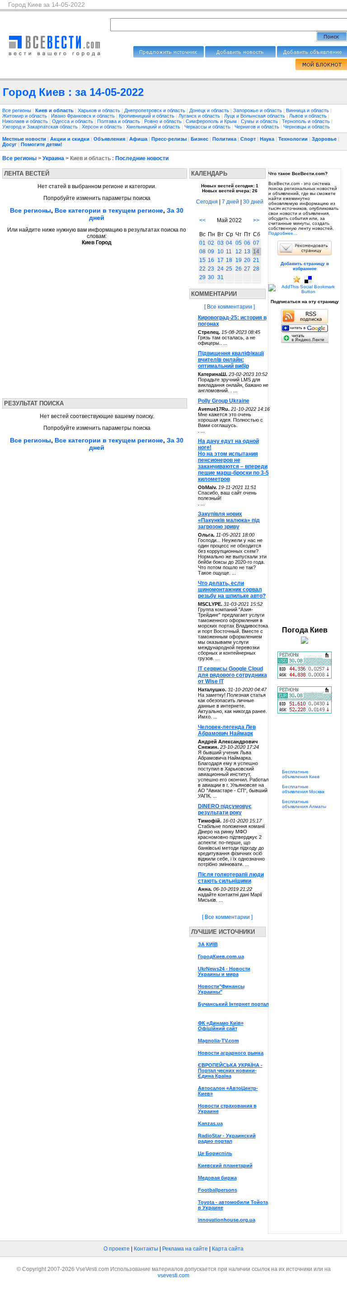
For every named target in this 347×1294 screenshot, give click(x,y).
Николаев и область (25, 121)
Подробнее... (282, 233)
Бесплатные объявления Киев (300, 774)
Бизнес (199, 139)
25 (229, 269)
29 (202, 277)
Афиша (138, 139)
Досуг (9, 144)
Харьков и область (100, 110)
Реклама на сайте (185, 1249)
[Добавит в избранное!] (296, 281)
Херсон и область (102, 126)
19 (238, 260)
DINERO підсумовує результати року (225, 809)
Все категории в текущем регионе (109, 210)
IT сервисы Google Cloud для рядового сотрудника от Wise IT (232, 675)
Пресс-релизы (169, 139)
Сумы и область (260, 121)
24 (220, 269)
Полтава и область (119, 121)
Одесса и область (73, 121)
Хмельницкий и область (154, 126)
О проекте (116, 1249)
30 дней (253, 202)
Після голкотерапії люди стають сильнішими (231, 877)
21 (256, 260)
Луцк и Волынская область (255, 116)
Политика (224, 139)
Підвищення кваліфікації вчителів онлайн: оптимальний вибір (231, 359)
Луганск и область (199, 116)
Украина (53, 158)
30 (211, 277)
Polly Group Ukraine (223, 401)
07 (256, 243)
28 (256, 269)
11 (229, 251)
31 (220, 277)
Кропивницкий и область (147, 116)
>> (256, 220)
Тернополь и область (306, 121)
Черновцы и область (306, 126)
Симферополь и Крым (212, 121)
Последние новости (142, 158)
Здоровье (324, 139)
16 (211, 260)
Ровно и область (163, 121)
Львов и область (308, 116)
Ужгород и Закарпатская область (40, 126)
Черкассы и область (208, 126)
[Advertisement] (87, 319)
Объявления (109, 139)
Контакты (146, 1249)
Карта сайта (228, 1249)
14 (256, 251)
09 (211, 251)
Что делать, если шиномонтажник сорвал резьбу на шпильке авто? (232, 589)
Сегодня (207, 202)
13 (247, 251)
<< (202, 220)
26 (238, 269)
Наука (267, 139)
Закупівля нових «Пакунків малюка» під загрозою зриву (229, 520)
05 (238, 243)
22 (202, 269)
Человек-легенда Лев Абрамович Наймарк (227, 730)
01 (202, 243)
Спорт (248, 139)
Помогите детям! (41, 144)
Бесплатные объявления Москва (303, 789)
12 (238, 251)
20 (247, 260)
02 (211, 243)
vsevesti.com (173, 1275)
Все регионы (16, 110)
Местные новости (24, 139)
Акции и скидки (69, 139)
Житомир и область (25, 116)
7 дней (230, 202)
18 (229, 260)
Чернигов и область (257, 126)
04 (229, 243)
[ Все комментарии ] (229, 307)
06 (247, 243)
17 (220, 260)
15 (202, 260)
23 (211, 269)
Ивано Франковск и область (83, 116)
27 (247, 269)
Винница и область (308, 110)
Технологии (293, 139)
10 (220, 251)
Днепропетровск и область (155, 110)
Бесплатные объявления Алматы (304, 804)
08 (202, 251)
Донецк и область (209, 110)
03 (220, 243)
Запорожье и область (258, 110)
